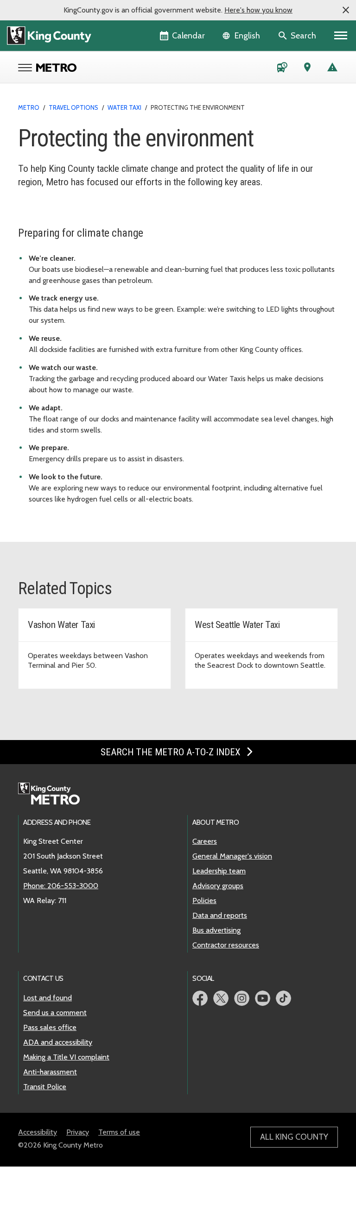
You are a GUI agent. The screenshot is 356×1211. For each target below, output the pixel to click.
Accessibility (37, 1132)
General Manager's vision (232, 856)
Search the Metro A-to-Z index (172, 752)
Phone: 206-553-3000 (60, 885)
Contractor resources (225, 945)
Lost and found (47, 997)
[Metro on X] (221, 998)
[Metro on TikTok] (283, 998)
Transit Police (44, 1086)
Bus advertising (216, 930)
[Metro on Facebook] (200, 998)
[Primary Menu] (341, 35)
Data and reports (219, 915)
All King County (294, 1137)
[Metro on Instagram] (241, 998)
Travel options (73, 107)
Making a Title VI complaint (66, 1057)
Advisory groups (217, 885)
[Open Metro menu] (27, 69)
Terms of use (119, 1132)
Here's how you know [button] (258, 10)
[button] (346, 10)
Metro (28, 107)
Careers (204, 841)
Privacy (77, 1132)
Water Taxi (124, 107)
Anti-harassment (50, 1071)
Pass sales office (49, 1027)
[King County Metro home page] (54, 794)
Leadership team (219, 870)
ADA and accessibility (57, 1042)
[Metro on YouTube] (262, 998)
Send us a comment (55, 1012)
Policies (204, 900)
